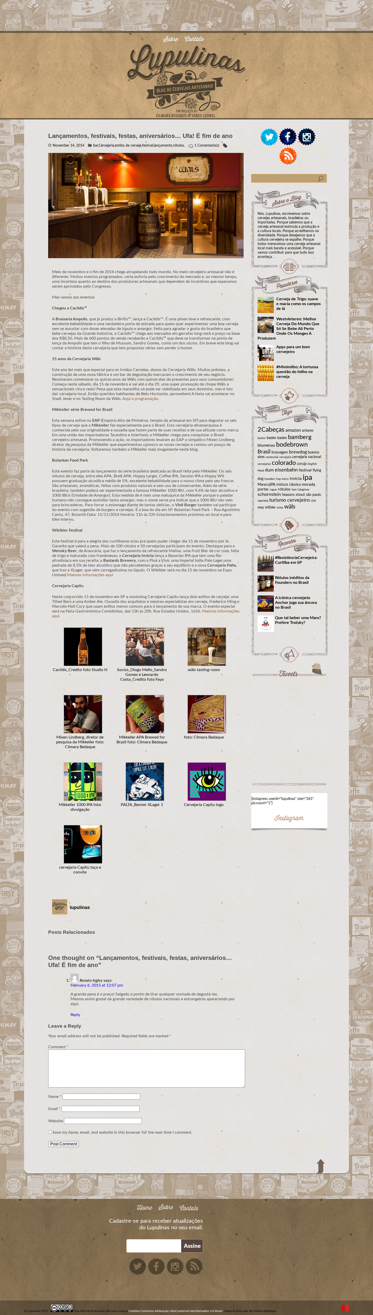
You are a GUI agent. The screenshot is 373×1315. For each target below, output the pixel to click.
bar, (96, 145)
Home (147, 1208)
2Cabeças (271, 430)
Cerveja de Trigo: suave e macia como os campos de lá (298, 304)
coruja (302, 464)
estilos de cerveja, (128, 145)
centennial (272, 457)
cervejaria (285, 457)
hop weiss (282, 479)
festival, (148, 145)
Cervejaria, (107, 145)
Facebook (288, 137)
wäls (289, 507)
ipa (307, 477)
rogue (273, 489)
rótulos (284, 489)
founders (269, 479)
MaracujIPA (266, 484)
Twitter (269, 137)
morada (308, 484)
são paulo (313, 495)
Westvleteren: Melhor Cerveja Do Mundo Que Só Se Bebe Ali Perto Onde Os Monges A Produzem (288, 328)
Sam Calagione (300, 489)
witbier (270, 507)
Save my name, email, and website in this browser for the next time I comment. (122, 1132)
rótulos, (179, 145)
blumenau (266, 445)
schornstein (269, 494)
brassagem (280, 452)
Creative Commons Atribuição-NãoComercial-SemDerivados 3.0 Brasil (175, 1310)
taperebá (263, 500)
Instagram (307, 137)
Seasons (288, 495)
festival (305, 470)
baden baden (277, 438)
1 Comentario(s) (206, 145)
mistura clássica (288, 484)
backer (262, 438)
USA (313, 500)
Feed (288, 156)
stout (300, 495)
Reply (75, 1015)
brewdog (298, 452)
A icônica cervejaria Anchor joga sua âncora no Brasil (296, 602)
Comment (58, 1047)
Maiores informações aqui (90, 575)
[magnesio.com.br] (345, 1308)
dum (269, 470)
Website (55, 1121)
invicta (296, 479)
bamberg (299, 437)
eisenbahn (286, 469)
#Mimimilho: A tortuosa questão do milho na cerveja (297, 372)
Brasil (264, 451)
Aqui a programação (140, 399)
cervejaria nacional (306, 457)
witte (280, 507)
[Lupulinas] (186, 117)
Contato (197, 39)
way (261, 507)
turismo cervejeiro (289, 500)
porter (263, 489)
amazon (293, 430)
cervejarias (264, 464)
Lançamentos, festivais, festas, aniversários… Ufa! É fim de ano (140, 135)
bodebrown (292, 445)
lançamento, (163, 145)
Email (54, 1109)
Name (54, 1097)
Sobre (173, 39)
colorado (284, 463)
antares (307, 430)
